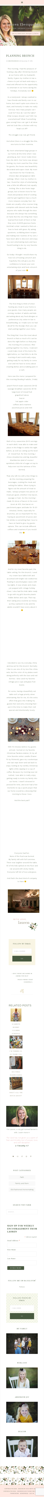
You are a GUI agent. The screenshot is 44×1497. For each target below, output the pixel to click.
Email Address (13, 1240)
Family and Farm (22, 1183)
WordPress (24, 1493)
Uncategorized (13, 61)
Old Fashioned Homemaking (22, 1189)
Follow (22, 1287)
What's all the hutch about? (16, 1094)
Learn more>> (24, 1132)
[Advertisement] (22, 637)
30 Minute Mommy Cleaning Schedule (16, 1029)
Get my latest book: (25, 33)
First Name (11, 1250)
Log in (31, 1493)
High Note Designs (33, 1488)
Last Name (11, 1258)
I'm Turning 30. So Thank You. (16, 1053)
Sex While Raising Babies (16, 1073)
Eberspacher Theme (24, 1491)
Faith (22, 1177)
